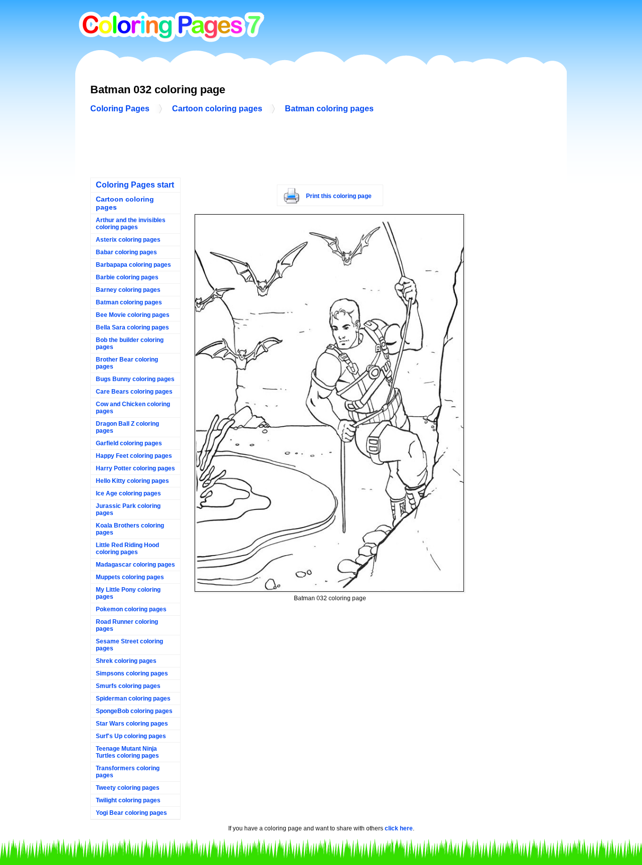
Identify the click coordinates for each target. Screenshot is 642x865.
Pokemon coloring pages (131, 609)
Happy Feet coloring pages (134, 455)
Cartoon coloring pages (217, 108)
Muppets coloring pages (130, 577)
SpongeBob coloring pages (134, 711)
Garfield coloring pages (129, 443)
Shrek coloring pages (126, 660)
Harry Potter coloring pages (135, 468)
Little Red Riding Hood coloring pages (127, 549)
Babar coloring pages (126, 252)
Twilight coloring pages (128, 800)
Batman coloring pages (329, 108)
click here (399, 828)
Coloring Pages (119, 108)
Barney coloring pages (128, 289)
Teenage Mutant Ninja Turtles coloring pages (127, 752)
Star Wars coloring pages (132, 723)
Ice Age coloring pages (128, 493)
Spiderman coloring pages (133, 698)
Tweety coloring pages (127, 787)
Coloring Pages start (135, 185)
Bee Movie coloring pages (133, 314)
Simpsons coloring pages (132, 673)
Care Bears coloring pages (134, 391)
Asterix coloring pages (128, 239)
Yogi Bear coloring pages (131, 812)
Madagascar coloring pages (135, 564)
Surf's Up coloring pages (131, 736)
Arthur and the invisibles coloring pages (131, 224)
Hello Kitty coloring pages (132, 480)
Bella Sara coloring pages (132, 327)
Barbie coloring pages (127, 277)
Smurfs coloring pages (128, 685)
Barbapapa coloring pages (133, 264)
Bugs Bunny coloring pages (135, 379)
